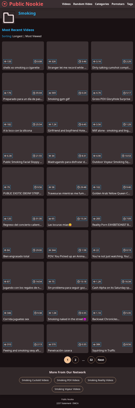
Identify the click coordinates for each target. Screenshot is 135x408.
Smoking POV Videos (68, 380)
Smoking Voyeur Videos (67, 389)
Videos (66, 4)
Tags (130, 4)
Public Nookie (26, 3)
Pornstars (118, 4)
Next (101, 360)
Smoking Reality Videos (100, 380)
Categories (102, 4)
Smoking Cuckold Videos (35, 380)
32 (91, 360)
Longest (18, 36)
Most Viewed (33, 36)
